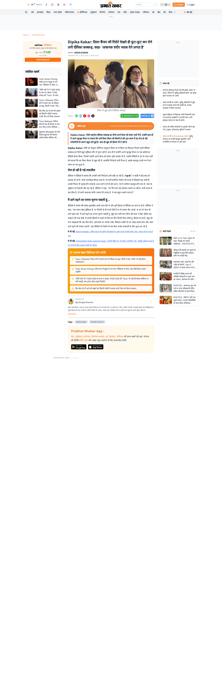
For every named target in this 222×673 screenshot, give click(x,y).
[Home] (111, 5)
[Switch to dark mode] (165, 4)
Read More (72, 314)
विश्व (170, 12)
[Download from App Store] (95, 346)
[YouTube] (64, 5)
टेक (119, 12)
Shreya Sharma (85, 302)
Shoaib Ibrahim (97, 322)
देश (164, 12)
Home (25, 35)
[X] (58, 5)
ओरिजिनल (83, 12)
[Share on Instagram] (88, 115)
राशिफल (146, 12)
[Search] (155, 4)
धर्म (153, 12)
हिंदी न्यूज (84, 340)
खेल (158, 12)
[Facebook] (46, 5)
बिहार (48, 12)
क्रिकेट (112, 336)
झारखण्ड (40, 12)
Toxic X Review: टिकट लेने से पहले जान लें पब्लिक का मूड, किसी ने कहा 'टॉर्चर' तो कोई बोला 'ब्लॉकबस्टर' (110, 260)
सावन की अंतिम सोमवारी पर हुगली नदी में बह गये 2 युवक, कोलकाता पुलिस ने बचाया (179, 128)
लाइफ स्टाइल (135, 12)
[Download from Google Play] (78, 346)
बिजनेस (102, 12)
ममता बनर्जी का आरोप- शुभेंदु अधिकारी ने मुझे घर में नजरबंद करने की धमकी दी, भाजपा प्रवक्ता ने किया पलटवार (179, 105)
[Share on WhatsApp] (76, 115)
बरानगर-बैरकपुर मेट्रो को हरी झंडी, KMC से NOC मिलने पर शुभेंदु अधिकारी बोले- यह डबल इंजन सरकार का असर (179, 93)
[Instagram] (52, 5)
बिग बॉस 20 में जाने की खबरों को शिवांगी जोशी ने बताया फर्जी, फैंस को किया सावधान (105, 288)
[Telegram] (70, 5)
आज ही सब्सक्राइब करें (42, 60)
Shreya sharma (81, 52)
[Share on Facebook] (80, 115)
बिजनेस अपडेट (98, 336)
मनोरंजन (111, 12)
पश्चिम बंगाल (69, 12)
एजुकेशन (93, 12)
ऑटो (125, 12)
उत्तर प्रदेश (58, 12)
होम (32, 12)
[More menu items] (174, 12)
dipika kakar (81, 322)
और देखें (192, 231)
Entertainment (38, 35)
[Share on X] (92, 115)
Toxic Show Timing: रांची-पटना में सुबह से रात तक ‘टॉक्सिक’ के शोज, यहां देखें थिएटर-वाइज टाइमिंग (110, 270)
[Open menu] (26, 12)
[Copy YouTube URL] (84, 115)
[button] (111, 83)
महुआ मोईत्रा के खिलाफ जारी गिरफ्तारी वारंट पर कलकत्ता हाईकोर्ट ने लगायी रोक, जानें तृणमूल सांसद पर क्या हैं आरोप (179, 117)
